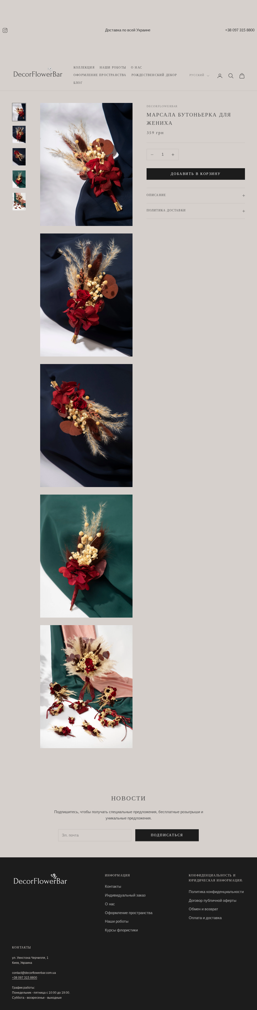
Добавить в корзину (196, 174)
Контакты (113, 886)
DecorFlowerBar (162, 106)
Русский (196, 75)
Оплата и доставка (205, 918)
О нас (136, 68)
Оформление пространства (100, 75)
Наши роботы (113, 68)
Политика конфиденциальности (216, 891)
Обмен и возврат (203, 909)
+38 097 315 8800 (239, 30)
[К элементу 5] (19, 201)
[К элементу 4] (19, 179)
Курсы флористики (121, 930)
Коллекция (84, 68)
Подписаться (167, 835)
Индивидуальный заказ (125, 895)
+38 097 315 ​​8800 (24, 977)
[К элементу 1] (19, 112)
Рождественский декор (154, 75)
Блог (78, 83)
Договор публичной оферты (212, 900)
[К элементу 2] (19, 134)
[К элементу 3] (19, 157)
